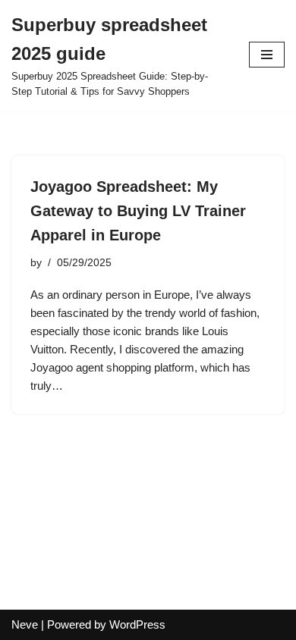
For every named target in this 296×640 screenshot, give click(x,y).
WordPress (137, 624)
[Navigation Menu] (267, 54)
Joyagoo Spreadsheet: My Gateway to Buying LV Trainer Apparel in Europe (138, 210)
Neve (24, 624)
